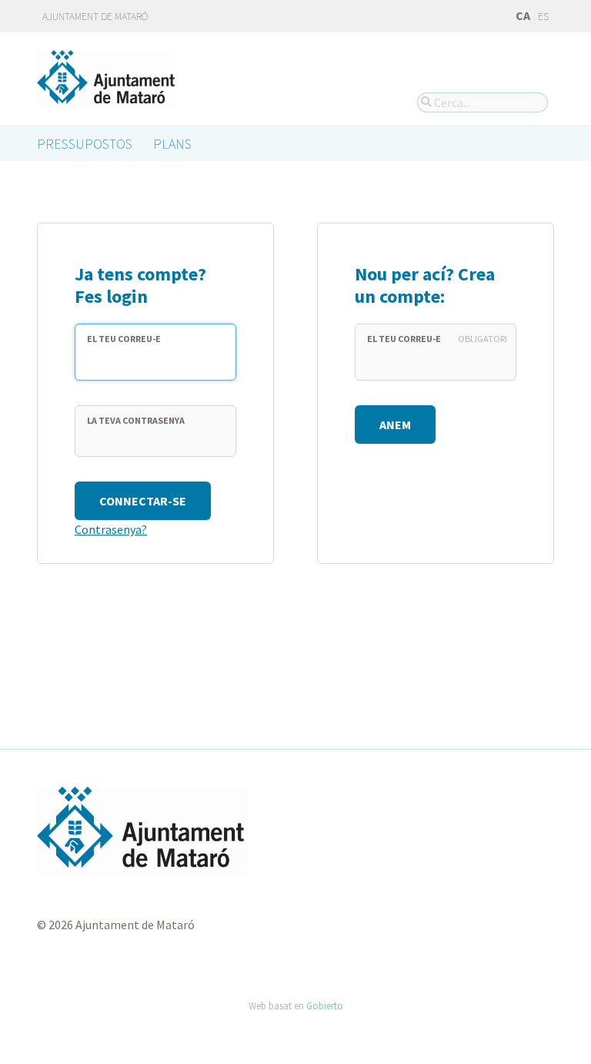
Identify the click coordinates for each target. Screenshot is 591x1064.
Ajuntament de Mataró (95, 16)
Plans (172, 144)
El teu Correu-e (124, 338)
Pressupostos (84, 144)
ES (543, 16)
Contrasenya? (111, 529)
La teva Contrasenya (136, 420)
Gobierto (324, 1005)
